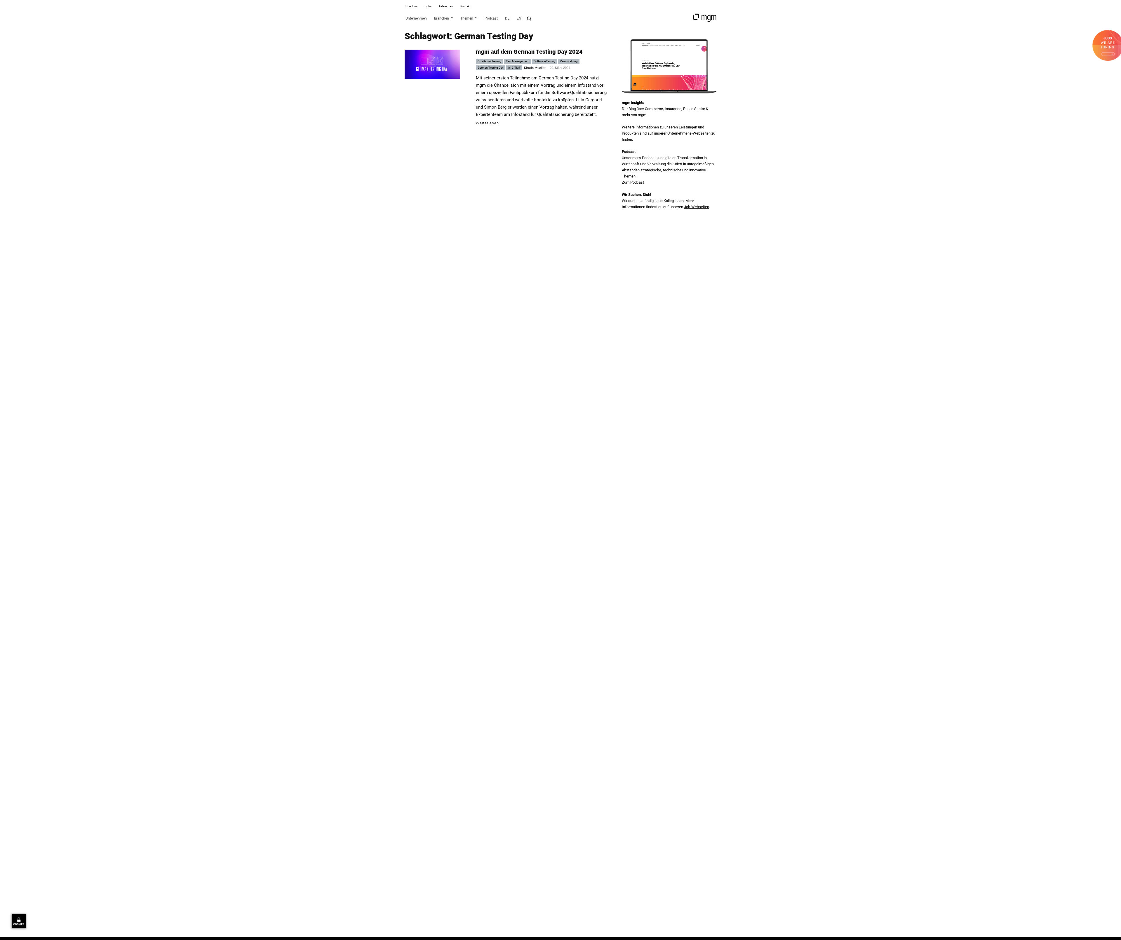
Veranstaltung (569, 61)
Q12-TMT (514, 67)
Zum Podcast (633, 182)
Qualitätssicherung (490, 61)
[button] (529, 18)
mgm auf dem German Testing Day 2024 (529, 51)
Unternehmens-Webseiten (689, 133)
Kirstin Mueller (535, 68)
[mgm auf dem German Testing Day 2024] (432, 64)
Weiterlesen (487, 123)
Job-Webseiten (696, 207)
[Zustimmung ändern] (19, 921)
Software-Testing (545, 61)
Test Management (517, 61)
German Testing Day (491, 67)
